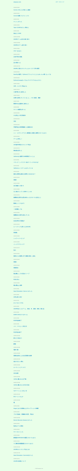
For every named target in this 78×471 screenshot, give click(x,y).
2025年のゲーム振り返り (20, 45)
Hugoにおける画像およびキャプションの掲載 (26, 408)
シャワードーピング (19, 238)
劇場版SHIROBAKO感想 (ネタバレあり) (25, 437)
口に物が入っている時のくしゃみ (23, 191)
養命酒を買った (18, 150)
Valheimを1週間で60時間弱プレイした (24, 156)
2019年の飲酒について (20, 461)
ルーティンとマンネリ (20, 367)
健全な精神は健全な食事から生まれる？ (24, 174)
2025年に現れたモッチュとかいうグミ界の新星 (26, 68)
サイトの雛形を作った (20, 109)
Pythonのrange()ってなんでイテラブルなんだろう (27, 80)
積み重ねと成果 (18, 285)
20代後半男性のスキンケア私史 (22, 144)
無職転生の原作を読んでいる (21, 215)
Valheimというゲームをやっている (23, 168)
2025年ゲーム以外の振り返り (22, 39)
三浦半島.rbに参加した (20, 92)
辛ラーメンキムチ (18, 396)
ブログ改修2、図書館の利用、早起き (24, 414)
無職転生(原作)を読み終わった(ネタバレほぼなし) (27, 197)
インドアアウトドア (19, 244)
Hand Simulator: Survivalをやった (23, 455)
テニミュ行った (18, 21)
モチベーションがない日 (20, 390)
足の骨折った (17, 62)
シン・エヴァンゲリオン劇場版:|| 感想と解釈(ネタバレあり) (30, 133)
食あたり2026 (17, 33)
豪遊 (15, 344)
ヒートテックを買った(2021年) (22, 226)
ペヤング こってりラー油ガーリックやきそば (26, 162)
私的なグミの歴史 (18, 426)
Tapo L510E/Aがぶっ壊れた (21, 27)
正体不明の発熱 (18, 56)
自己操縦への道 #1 (19, 185)
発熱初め (16, 267)
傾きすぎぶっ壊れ (18, 361)
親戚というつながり (19, 203)
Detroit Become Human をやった (23, 420)
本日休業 (16, 373)
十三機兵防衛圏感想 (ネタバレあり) (23, 443)
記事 (57, 1)
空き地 (60, 1)
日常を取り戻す (18, 297)
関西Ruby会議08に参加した (21, 103)
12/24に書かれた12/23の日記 (21, 385)
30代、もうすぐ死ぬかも (20, 86)
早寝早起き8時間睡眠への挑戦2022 (23, 127)
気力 (15, 250)
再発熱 (15, 232)
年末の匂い (17, 279)
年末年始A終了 (18, 332)
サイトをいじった (18, 431)
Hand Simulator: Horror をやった (23, 291)
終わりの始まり (18, 338)
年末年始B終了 (18, 320)
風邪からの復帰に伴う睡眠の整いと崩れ (24, 256)
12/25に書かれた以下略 (20, 379)
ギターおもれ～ (18, 51)
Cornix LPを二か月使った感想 (22, 10)
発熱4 (15, 180)
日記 (15, 121)
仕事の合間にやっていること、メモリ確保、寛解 (27, 97)
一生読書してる (18, 209)
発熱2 (15, 262)
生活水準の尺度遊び (19, 221)
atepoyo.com (17, 2)
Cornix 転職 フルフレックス (21, 15)
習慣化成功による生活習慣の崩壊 (23, 355)
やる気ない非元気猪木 (20, 115)
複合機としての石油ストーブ (21, 273)
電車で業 (16, 349)
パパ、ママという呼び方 (20, 326)
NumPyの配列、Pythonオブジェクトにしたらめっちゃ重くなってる (32, 74)
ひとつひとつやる (18, 303)
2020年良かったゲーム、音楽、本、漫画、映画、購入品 (29, 308)
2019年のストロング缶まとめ (22, 449)
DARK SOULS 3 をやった (21, 314)
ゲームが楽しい (18, 138)
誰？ (63, 1)
